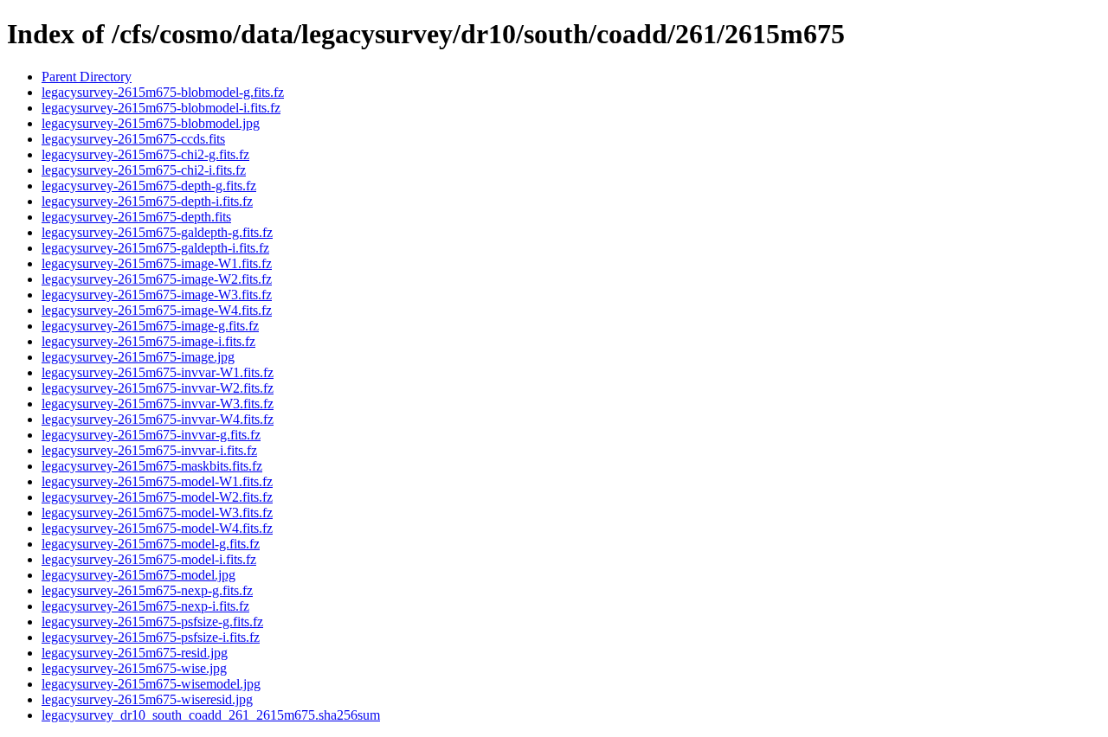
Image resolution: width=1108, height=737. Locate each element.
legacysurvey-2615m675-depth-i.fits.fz (147, 201)
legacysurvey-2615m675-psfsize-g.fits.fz (152, 621)
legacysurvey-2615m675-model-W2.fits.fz (157, 497)
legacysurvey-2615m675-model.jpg (138, 574)
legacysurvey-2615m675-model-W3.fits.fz (157, 512)
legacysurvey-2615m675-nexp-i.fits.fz (145, 606)
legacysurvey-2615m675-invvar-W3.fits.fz (158, 403)
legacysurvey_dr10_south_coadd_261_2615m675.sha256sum (211, 715)
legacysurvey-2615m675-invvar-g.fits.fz (151, 434)
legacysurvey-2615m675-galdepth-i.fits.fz (155, 247)
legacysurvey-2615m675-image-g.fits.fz (150, 325)
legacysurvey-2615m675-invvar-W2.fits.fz (158, 388)
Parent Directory (87, 76)
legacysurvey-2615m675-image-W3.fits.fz (157, 294)
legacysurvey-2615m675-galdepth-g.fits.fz (157, 232)
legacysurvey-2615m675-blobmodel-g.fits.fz (163, 92)
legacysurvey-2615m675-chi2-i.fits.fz (144, 170)
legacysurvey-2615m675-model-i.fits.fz (149, 559)
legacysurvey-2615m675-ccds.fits (133, 138)
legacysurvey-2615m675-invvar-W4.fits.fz (158, 419)
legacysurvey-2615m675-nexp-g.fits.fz (147, 590)
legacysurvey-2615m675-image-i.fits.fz (148, 341)
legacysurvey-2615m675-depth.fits (136, 216)
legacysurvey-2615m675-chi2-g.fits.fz (145, 154)
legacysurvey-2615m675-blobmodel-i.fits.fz (161, 107)
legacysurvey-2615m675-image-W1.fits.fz (157, 263)
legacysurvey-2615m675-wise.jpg (134, 668)
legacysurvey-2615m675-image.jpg (138, 356)
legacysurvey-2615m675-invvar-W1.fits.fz (158, 372)
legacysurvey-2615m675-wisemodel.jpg (151, 683)
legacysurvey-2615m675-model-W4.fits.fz (157, 528)
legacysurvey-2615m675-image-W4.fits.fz (157, 310)
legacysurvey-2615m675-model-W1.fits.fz (157, 481)
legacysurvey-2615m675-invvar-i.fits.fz (149, 450)
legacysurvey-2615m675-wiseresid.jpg (147, 699)
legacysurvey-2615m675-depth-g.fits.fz (149, 185)
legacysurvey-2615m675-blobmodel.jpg (151, 123)
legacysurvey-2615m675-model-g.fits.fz (151, 543)
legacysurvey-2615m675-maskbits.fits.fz (152, 465)
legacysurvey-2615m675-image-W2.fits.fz (157, 279)
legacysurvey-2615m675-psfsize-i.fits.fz (151, 637)
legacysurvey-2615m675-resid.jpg (135, 652)
